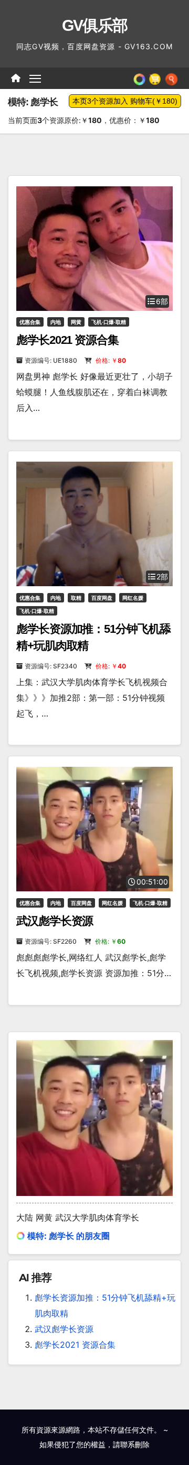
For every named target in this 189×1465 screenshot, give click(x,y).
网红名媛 (132, 598)
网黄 (76, 322)
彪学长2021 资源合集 (67, 340)
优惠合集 (29, 322)
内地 (55, 322)
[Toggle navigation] (35, 78)
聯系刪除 (135, 1444)
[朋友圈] (139, 78)
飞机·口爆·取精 (108, 322)
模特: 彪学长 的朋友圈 (68, 1236)
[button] (171, 78)
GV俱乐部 (95, 25)
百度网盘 (101, 598)
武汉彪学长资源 (54, 921)
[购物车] (155, 78)
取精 (76, 598)
